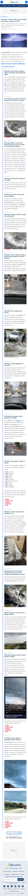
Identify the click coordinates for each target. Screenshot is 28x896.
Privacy (18, 888)
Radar (6, 505)
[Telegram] (15, 886)
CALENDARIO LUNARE (14, 874)
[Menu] (1, 2)
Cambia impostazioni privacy (14, 891)
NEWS (7, 868)
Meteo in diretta (21, 5)
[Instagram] (8, 886)
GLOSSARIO (22, 874)
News (9, 5)
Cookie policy (22, 888)
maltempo (18, 420)
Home (4, 5)
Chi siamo (5, 888)
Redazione (9, 888)
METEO (20, 868)
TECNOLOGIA (6, 874)
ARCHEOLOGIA (22, 871)
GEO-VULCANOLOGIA (7, 871)
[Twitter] (12, 886)
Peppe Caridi (4, 29)
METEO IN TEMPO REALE (13, 868)
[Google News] (19, 886)
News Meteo (5, 16)
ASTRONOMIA (15, 871)
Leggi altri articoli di (15, 833)
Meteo (13, 5)
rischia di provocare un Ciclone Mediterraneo (13, 63)
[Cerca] (26, 2)
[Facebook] (4, 886)
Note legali (14, 888)
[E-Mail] (23, 886)
